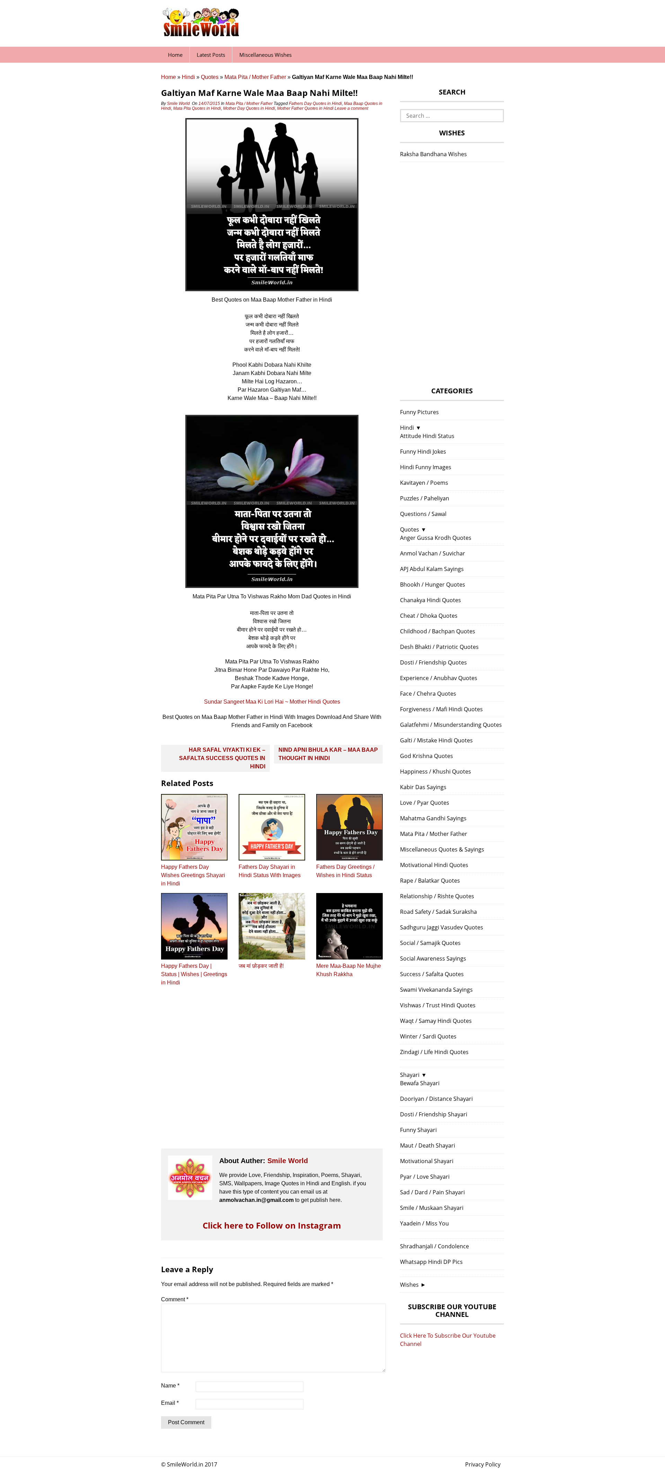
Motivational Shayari (426, 1161)
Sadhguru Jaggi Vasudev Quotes (441, 927)
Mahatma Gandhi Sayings (433, 818)
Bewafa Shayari (420, 1083)
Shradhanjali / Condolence (434, 1246)
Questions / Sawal (423, 514)
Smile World (178, 103)
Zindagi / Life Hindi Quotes (434, 1052)
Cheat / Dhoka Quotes (429, 615)
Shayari (409, 1075)
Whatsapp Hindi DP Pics (431, 1262)
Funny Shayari (418, 1130)
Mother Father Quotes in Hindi (305, 108)
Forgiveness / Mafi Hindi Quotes (441, 709)
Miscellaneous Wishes (265, 54)
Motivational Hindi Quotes (434, 865)
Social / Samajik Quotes (430, 943)
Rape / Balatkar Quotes (430, 880)
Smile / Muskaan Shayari (431, 1208)
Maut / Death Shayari (427, 1145)
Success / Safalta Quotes (432, 974)
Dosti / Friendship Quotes (433, 662)
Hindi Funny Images (425, 467)
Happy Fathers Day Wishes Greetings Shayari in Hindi (193, 875)
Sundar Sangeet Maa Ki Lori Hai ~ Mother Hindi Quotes (272, 702)
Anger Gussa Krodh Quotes (435, 538)
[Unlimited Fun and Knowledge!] (201, 34)
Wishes (409, 1284)
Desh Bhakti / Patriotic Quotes (439, 647)
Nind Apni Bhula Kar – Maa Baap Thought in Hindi (328, 754)
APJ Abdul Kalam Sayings (432, 569)
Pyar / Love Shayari (425, 1176)
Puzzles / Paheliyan (424, 498)
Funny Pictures (419, 412)
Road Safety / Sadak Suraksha (438, 912)
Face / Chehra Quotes (428, 693)
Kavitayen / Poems (424, 483)
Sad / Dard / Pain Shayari (432, 1192)
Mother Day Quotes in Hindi (249, 108)
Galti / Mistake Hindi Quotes (436, 740)
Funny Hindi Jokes (423, 451)
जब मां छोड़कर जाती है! (261, 966)
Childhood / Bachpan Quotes (437, 631)
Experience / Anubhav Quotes (438, 678)
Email (170, 1403)
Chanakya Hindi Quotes (430, 600)
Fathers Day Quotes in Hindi (315, 103)
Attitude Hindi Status (427, 436)
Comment (174, 1299)
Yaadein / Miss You (424, 1223)
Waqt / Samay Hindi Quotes (436, 1021)
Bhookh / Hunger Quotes (432, 584)
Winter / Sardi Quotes (428, 1036)
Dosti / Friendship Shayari (433, 1114)
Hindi (188, 77)
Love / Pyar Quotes (424, 802)
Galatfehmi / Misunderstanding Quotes (451, 725)
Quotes (210, 77)
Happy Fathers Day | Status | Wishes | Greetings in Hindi (194, 974)
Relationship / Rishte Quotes (437, 896)
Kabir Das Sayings (423, 787)
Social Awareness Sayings (433, 958)
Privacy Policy (482, 1464)
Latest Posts (211, 54)
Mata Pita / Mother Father (255, 77)
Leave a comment (352, 108)
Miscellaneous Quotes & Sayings (442, 849)
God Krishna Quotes (426, 756)
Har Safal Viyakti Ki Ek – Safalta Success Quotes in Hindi (222, 758)
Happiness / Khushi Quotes (435, 771)
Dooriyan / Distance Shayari (436, 1099)
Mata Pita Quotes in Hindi (197, 108)
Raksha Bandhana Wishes (433, 154)
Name (170, 1386)
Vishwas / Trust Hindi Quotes (438, 1005)
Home (175, 54)
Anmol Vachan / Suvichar (432, 553)
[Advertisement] (272, 1073)
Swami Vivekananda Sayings (436, 989)
